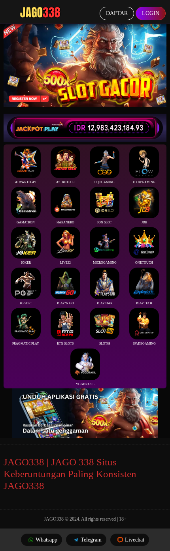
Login (150, 13)
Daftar (117, 13)
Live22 (65, 262)
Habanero (65, 222)
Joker (26, 262)
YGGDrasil (85, 384)
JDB (144, 222)
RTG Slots (65, 343)
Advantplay (25, 182)
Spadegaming (144, 343)
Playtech (144, 303)
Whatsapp (46, 540)
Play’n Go (65, 303)
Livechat (134, 540)
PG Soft (26, 303)
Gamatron (26, 222)
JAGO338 (54, 519)
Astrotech (65, 182)
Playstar (104, 303)
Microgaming (105, 262)
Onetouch (144, 262)
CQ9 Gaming (104, 182)
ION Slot (104, 222)
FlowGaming (144, 182)
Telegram (91, 540)
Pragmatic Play (25, 343)
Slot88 (104, 343)
